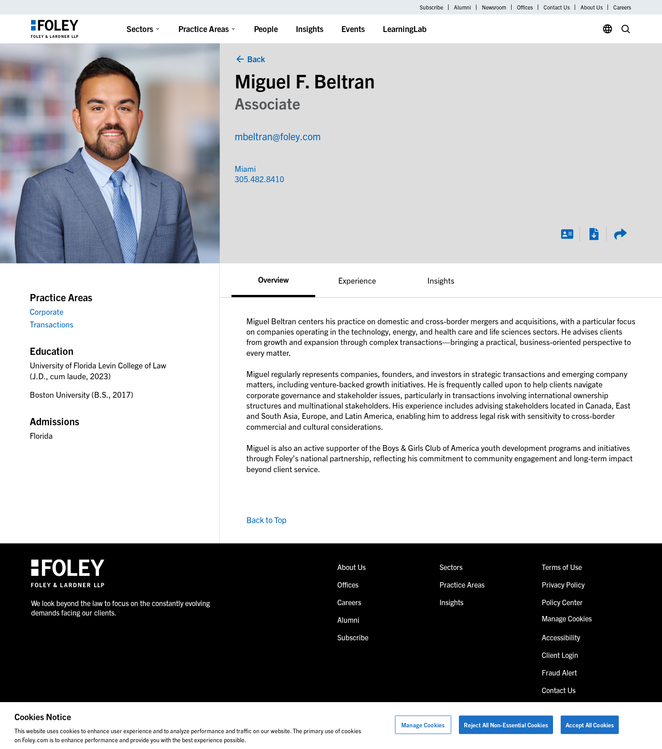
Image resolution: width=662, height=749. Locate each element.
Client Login (560, 654)
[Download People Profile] (593, 234)
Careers (622, 7)
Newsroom (494, 7)
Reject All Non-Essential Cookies (506, 725)
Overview (273, 279)
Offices (525, 7)
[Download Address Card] (567, 234)
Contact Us (557, 7)
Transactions (51, 324)
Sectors (140, 28)
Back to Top (266, 520)
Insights (309, 28)
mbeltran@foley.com (278, 136)
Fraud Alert (559, 672)
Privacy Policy (563, 584)
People (266, 28)
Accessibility (561, 637)
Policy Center (562, 602)
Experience (357, 280)
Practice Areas (203, 28)
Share (620, 234)
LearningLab (404, 28)
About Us (591, 7)
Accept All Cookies (590, 725)
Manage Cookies (422, 725)
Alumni (462, 7)
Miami (245, 168)
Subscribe (431, 7)
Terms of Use (562, 566)
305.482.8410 (255, 179)
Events (353, 28)
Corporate (46, 311)
